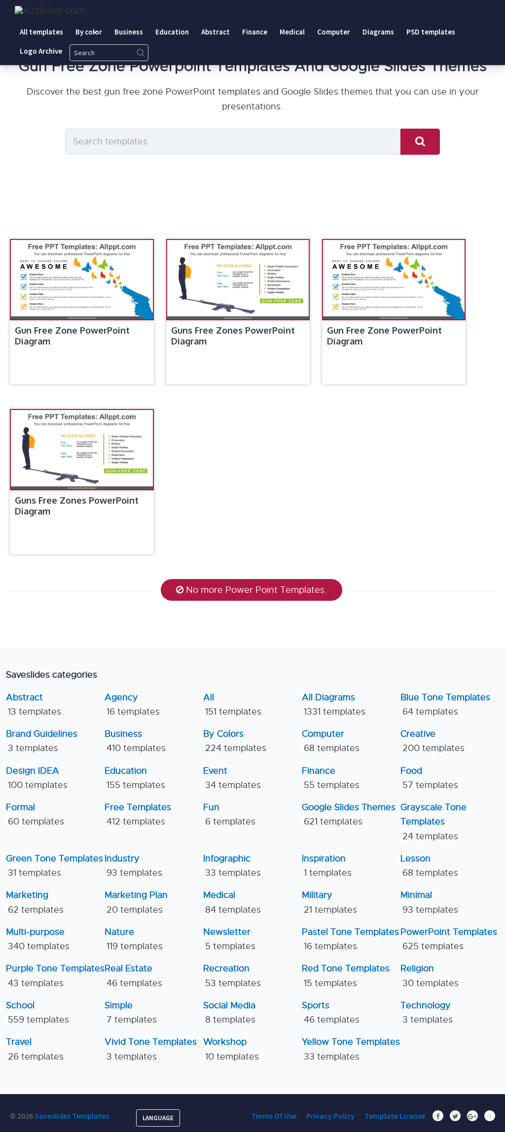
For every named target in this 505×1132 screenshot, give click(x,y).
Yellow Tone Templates (351, 1049)
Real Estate (133, 975)
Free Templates (138, 814)
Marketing (35, 902)
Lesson (429, 865)
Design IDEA (37, 777)
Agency (132, 704)
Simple (131, 1012)
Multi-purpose (38, 939)
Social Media (229, 1012)
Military (329, 902)
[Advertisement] (263, 481)
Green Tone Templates (54, 865)
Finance (331, 777)
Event (232, 777)
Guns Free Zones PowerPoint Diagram (233, 335)
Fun (229, 814)
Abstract (33, 704)
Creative (432, 741)
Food (429, 777)
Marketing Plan (136, 902)
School (37, 1012)
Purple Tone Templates (55, 975)
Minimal (429, 902)
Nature (134, 939)
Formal (35, 814)
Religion (429, 975)
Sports (331, 1012)
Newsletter (229, 939)
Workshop (231, 1049)
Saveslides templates (72, 1116)
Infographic (232, 865)
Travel (35, 1049)
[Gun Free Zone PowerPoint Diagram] (81, 279)
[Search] (420, 142)
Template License (394, 1116)
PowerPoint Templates (448, 939)
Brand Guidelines (41, 741)
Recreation (232, 975)
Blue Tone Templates (445, 704)
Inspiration (327, 865)
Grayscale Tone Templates (433, 822)
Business (135, 741)
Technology (426, 1012)
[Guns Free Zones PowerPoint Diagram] (238, 279)
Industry (133, 865)
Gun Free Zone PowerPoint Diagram (72, 335)
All (232, 704)
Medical (232, 902)
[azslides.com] (50, 10)
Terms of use (273, 1116)
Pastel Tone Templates (350, 939)
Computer (331, 741)
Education (135, 777)
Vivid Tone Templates (151, 1049)
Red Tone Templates (346, 975)
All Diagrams (333, 704)
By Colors (234, 741)
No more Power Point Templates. (256, 589)
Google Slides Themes (349, 814)
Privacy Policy (330, 1116)
